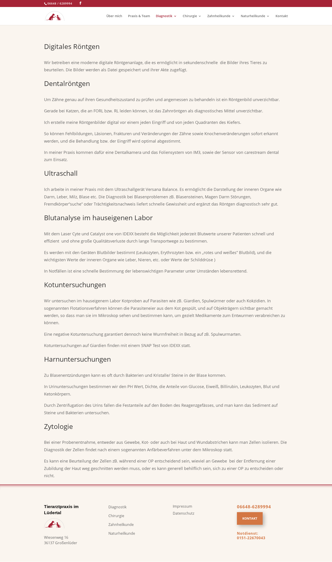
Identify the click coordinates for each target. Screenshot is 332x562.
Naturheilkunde (253, 16)
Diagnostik (164, 16)
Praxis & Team (139, 16)
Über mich (114, 16)
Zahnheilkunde (218, 16)
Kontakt (282, 16)
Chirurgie (190, 16)
